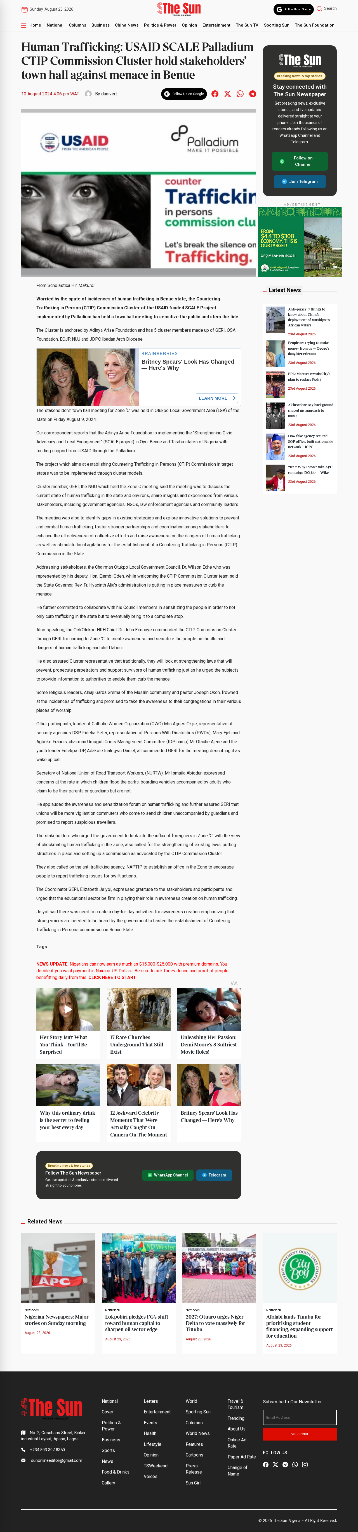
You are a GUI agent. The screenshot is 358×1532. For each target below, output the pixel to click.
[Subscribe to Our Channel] (285, 1465)
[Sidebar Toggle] (23, 25)
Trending (236, 1418)
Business (100, 25)
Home (35, 25)
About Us (237, 1429)
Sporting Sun (276, 25)
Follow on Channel (303, 161)
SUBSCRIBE (300, 1434)
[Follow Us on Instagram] (305, 1465)
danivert (109, 94)
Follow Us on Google (298, 9)
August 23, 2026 (37, 1333)
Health (150, 1433)
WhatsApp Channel (171, 1175)
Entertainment (216, 25)
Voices (150, 1476)
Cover (107, 1412)
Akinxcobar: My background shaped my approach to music (310, 410)
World (191, 1401)
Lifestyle (152, 1444)
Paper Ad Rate (242, 1457)
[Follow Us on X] (275, 1465)
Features (194, 1444)
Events (150, 1422)
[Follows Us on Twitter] (227, 93)
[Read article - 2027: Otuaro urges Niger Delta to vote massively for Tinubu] (219, 1267)
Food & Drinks (115, 1472)
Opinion (189, 25)
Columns (77, 25)
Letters (151, 1401)
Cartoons (194, 1455)
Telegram (217, 1175)
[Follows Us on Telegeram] (252, 93)
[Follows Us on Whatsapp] (240, 93)
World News (198, 1433)
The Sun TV (247, 25)
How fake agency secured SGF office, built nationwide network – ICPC (310, 441)
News (107, 1461)
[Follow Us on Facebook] (265, 1465)
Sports (108, 1450)
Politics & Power (160, 25)
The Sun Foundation (315, 25)
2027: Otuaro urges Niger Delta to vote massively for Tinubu (215, 1323)
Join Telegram (303, 181)
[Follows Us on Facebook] (214, 93)
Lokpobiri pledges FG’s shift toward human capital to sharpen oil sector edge (136, 1323)
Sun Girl (193, 1483)
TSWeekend (156, 1466)
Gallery (108, 1483)
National (55, 25)
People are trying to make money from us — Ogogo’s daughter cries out (308, 348)
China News (126, 25)
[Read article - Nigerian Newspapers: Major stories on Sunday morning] (58, 1267)
